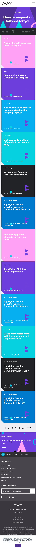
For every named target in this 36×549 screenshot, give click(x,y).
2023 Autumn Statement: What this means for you (16, 173)
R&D (5, 71)
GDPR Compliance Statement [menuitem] (11, 477)
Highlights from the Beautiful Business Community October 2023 (17, 207)
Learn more (23, 542)
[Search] (33, 31)
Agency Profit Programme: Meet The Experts (17, 44)
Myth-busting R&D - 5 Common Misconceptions (17, 76)
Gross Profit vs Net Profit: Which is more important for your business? (17, 336)
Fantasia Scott (18, 96)
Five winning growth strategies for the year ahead (15, 237)
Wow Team (17, 128)
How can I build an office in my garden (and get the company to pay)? (17, 110)
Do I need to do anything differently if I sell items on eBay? (17, 142)
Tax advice (7, 103)
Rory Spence (15, 64)
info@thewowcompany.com (18, 510)
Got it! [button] (18, 545)
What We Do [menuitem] (5, 465)
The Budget (8, 168)
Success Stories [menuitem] (7, 471)
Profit (6, 39)
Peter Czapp (17, 258)
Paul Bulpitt (19, 193)
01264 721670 (18, 512)
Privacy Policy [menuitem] (6, 474)
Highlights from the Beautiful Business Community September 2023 (15, 305)
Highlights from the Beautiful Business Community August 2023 (16, 368)
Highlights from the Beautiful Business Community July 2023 (14, 401)
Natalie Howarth (18, 290)
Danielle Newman (18, 161)
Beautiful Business (11, 200)
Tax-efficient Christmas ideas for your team (15, 270)
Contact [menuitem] (4, 480)
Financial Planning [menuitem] (8, 468)
